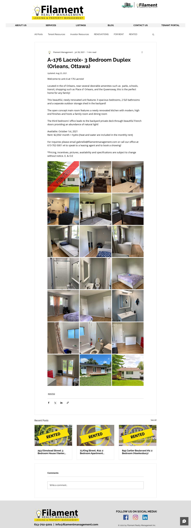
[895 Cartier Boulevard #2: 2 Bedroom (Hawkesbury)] (137, 435)
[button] (153, 34)
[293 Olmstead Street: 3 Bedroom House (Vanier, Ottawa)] (53, 435)
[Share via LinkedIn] (61, 402)
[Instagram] (135, 517)
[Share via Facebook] (48, 402)
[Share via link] (68, 402)
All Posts (38, 34)
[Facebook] (125, 517)
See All (154, 420)
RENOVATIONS (101, 34)
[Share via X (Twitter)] (55, 402)
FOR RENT (119, 34)
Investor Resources (79, 34)
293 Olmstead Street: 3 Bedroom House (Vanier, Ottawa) (51, 452)
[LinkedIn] (145, 517)
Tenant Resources (56, 34)
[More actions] (142, 52)
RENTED (133, 34)
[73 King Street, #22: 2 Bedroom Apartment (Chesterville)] (95, 435)
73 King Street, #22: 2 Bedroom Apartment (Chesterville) (91, 452)
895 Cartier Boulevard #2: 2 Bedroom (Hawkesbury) (137, 452)
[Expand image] (63, 177)
